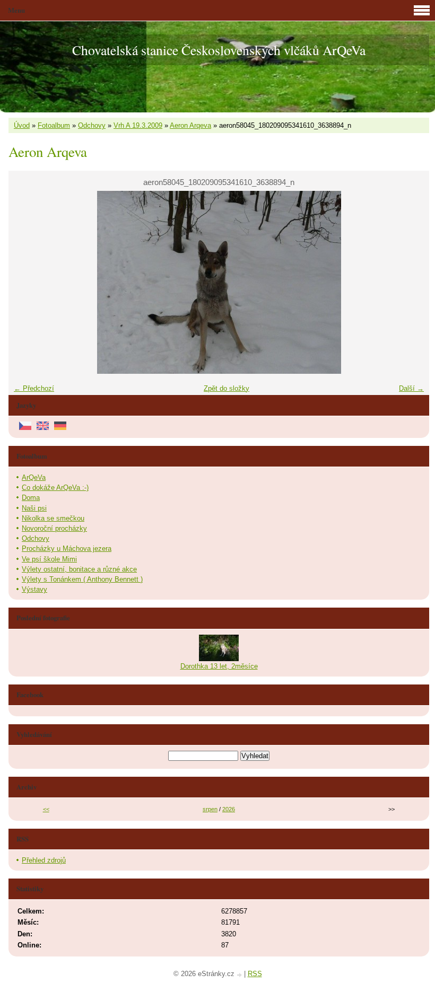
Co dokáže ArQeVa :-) (55, 487)
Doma (31, 498)
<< (46, 809)
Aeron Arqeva (190, 125)
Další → (411, 388)
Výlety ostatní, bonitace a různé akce (79, 569)
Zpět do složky (226, 388)
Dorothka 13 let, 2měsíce (219, 666)
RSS (255, 974)
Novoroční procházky (54, 528)
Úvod (22, 125)
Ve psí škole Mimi (49, 559)
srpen (210, 809)
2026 (228, 809)
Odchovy (92, 125)
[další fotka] (412, 282)
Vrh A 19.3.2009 (138, 125)
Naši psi (34, 508)
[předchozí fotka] (26, 282)
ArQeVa (34, 477)
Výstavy (34, 589)
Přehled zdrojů (44, 860)
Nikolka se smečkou (53, 518)
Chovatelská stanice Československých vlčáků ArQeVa (219, 50)
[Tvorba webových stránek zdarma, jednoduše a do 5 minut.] (240, 974)
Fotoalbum (54, 125)
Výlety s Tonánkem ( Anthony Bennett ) (82, 579)
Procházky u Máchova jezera (66, 548)
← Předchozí (34, 388)
